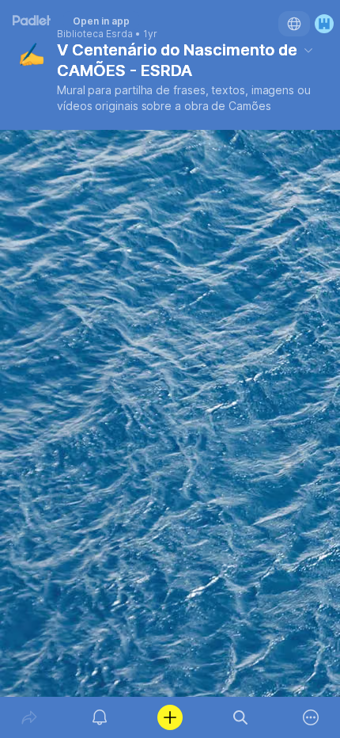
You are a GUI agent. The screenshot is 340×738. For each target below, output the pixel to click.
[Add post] (169, 717)
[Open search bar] (240, 717)
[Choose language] (294, 23)
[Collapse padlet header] (308, 50)
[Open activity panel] (99, 717)
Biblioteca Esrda (95, 34)
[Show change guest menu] (324, 24)
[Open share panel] (29, 717)
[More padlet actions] (311, 717)
